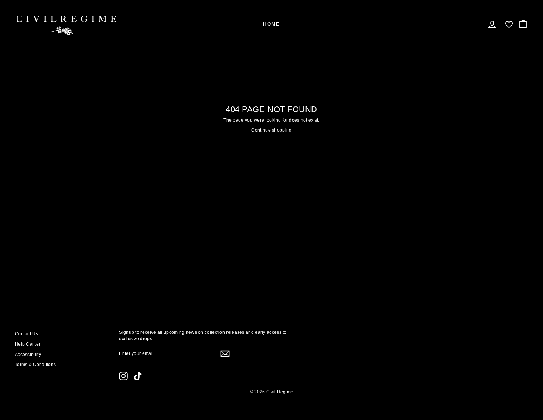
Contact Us (26, 333)
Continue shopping (271, 130)
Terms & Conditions (35, 364)
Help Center (27, 344)
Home (271, 24)
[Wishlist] (509, 24)
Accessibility (28, 354)
